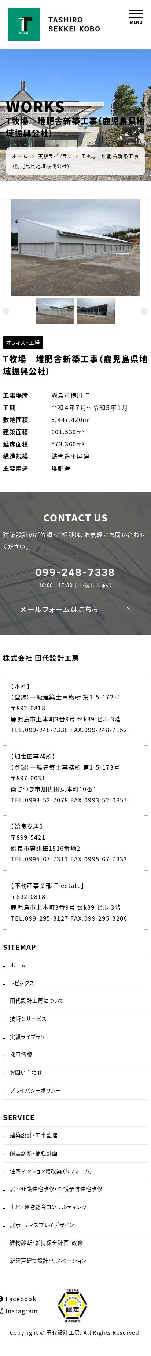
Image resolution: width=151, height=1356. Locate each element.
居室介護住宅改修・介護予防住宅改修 (56, 1189)
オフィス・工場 (23, 342)
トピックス (22, 983)
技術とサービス (28, 1019)
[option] (75, 247)
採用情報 (21, 1054)
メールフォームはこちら (59, 609)
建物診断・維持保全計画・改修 (46, 1243)
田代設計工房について (37, 1001)
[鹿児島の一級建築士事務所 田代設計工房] (54, 16)
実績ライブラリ (27, 1037)
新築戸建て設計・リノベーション (48, 1261)
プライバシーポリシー (36, 1090)
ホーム (18, 965)
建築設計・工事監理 (34, 1135)
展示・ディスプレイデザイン (42, 1225)
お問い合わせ (26, 1072)
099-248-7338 (75, 572)
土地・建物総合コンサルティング (48, 1207)
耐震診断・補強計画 (34, 1153)
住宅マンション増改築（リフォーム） (51, 1171)
